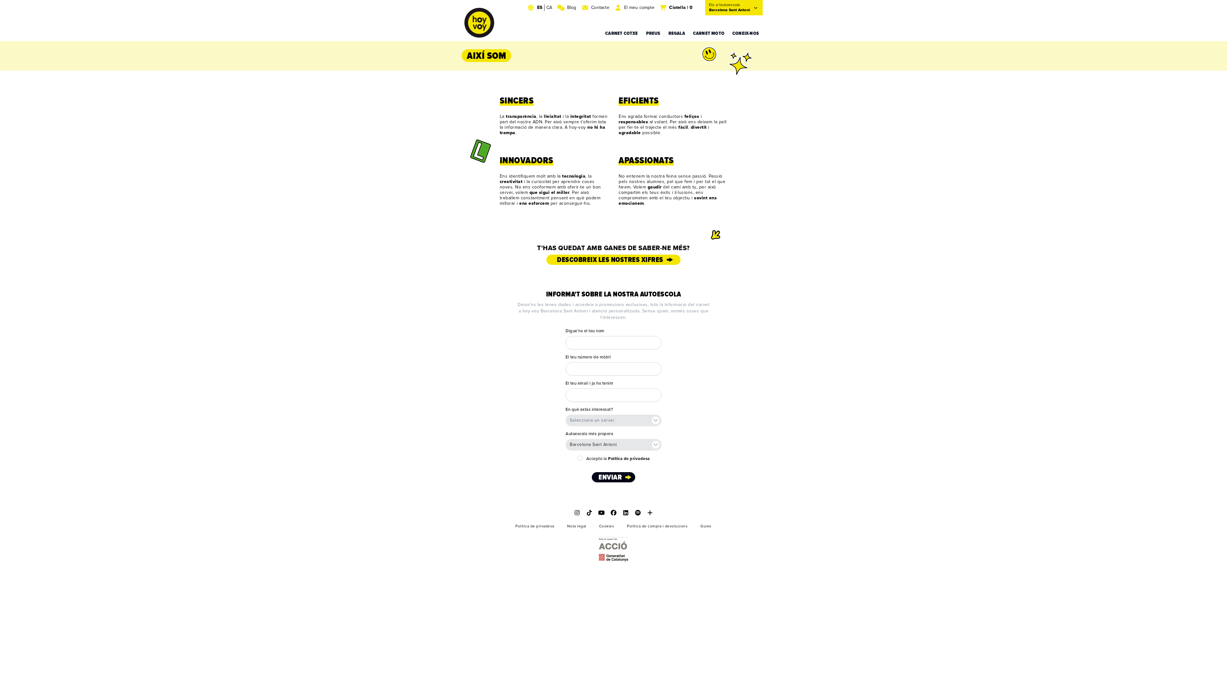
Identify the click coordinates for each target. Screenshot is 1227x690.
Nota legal (576, 526)
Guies (706, 526)
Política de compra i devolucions (657, 526)
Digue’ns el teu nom (585, 331)
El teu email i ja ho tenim (589, 383)
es (539, 7)
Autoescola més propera (589, 433)
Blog (571, 7)
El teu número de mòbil (588, 357)
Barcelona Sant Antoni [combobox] (593, 444)
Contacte (600, 7)
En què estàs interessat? (589, 409)
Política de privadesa (534, 526)
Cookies (606, 526)
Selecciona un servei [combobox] (592, 420)
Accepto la (618, 458)
